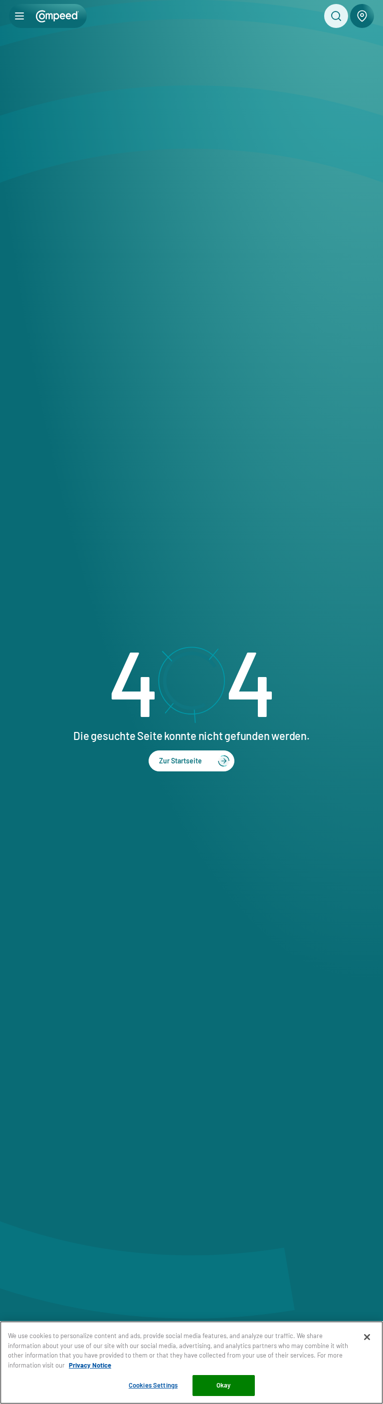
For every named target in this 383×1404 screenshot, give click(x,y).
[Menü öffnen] (19, 15)
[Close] (367, 1337)
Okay (223, 1385)
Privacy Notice (90, 1365)
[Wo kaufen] (362, 16)
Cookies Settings (153, 1385)
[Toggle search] (336, 16)
